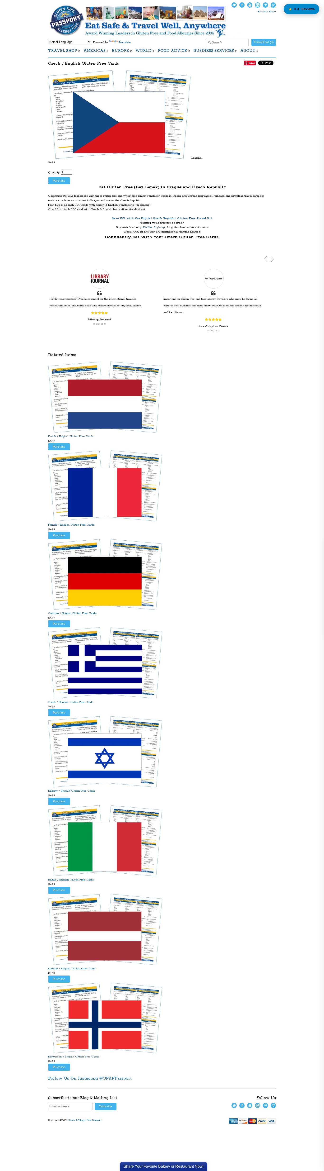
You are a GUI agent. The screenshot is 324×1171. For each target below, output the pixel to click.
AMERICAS (94, 50)
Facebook (242, 5)
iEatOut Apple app (154, 227)
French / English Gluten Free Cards (71, 525)
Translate (125, 42)
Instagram (257, 5)
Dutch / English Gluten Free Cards (70, 436)
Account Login (267, 11)
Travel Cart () (263, 42)
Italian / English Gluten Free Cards (71, 879)
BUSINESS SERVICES (214, 50)
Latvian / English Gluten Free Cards (71, 968)
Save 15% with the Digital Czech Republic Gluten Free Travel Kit (162, 218)
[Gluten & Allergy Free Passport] (146, 37)
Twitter (234, 5)
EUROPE (120, 50)
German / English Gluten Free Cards (72, 613)
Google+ (273, 5)
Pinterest (265, 5)
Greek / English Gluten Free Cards (70, 702)
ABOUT (247, 50)
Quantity (54, 172)
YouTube (249, 5)
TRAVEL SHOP (62, 50)
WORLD (143, 50)
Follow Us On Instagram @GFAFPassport (90, 1078)
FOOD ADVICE (172, 50)
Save (252, 63)
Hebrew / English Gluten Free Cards (71, 791)
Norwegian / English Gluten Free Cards (73, 1056)
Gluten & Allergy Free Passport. (85, 1120)
